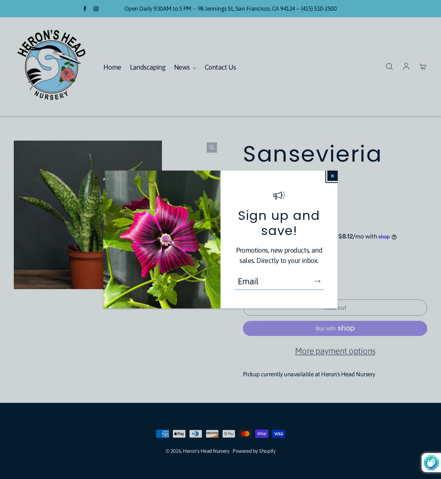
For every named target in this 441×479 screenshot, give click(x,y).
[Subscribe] (317, 281)
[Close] (332, 176)
